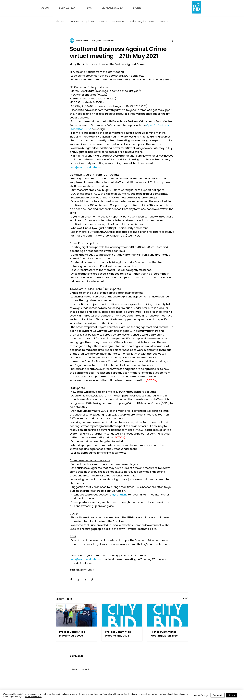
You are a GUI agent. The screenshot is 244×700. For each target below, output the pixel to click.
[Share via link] (92, 579)
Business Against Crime (142, 21)
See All (185, 598)
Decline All (217, 695)
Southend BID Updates (82, 21)
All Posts (60, 21)
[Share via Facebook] (71, 579)
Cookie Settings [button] (201, 695)
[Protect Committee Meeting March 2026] (167, 615)
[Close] (240, 695)
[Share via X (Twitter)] (78, 579)
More (162, 21)
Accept (232, 695)
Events (103, 21)
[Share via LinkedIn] (85, 579)
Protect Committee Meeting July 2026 (72, 633)
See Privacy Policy (33, 696)
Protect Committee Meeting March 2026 (164, 633)
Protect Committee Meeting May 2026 (118, 633)
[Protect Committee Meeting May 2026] (122, 615)
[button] (45, 8)
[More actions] (172, 40)
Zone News (118, 21)
